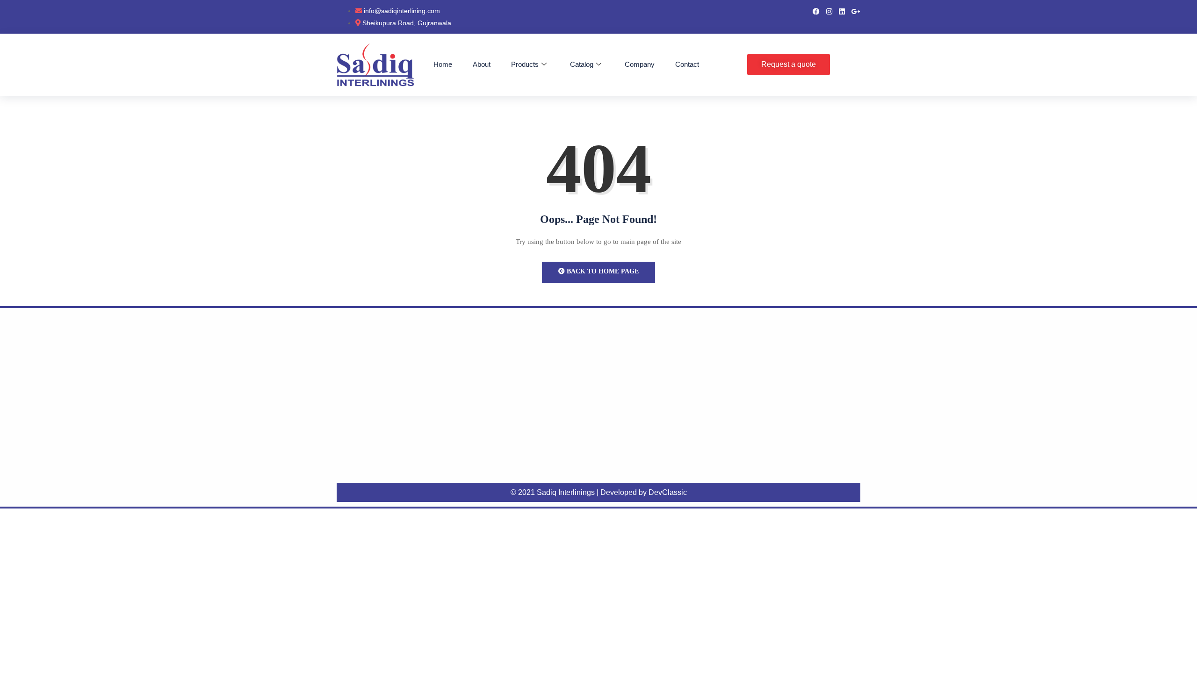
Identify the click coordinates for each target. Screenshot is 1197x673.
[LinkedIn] (842, 11)
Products (525, 64)
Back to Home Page (602, 271)
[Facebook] (816, 11)
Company (640, 64)
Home (442, 64)
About (481, 64)
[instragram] (829, 11)
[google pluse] (855, 11)
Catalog (581, 64)
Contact (687, 64)
